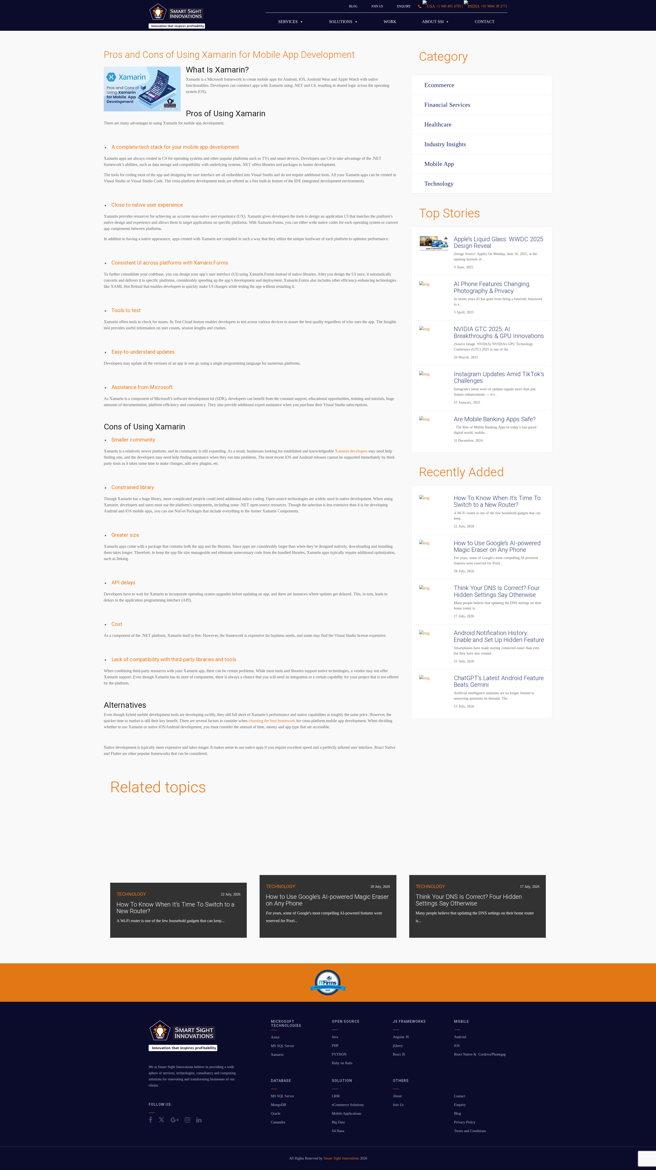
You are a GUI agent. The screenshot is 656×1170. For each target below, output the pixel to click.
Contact (485, 21)
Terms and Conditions (470, 1131)
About (397, 1096)
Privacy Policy (464, 1122)
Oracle (275, 1113)
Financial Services (447, 104)
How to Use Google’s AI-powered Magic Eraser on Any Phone (327, 900)
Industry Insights (445, 144)
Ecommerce (439, 85)
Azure (275, 1037)
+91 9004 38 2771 (494, 6)
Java (335, 1037)
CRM (336, 1096)
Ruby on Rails (342, 1063)
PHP (335, 1046)
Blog (353, 6)
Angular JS (401, 1037)
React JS (399, 1054)
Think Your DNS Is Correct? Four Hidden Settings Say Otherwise (469, 900)
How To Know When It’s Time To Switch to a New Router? (175, 908)
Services (288, 21)
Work (390, 21)
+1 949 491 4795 (448, 6)
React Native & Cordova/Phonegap (480, 1054)
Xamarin (277, 1055)
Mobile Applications (346, 1113)
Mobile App (439, 164)
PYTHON (339, 1054)
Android (460, 1037)
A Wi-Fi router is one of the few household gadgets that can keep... (170, 921)
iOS (457, 1046)
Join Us (377, 6)
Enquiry (404, 6)
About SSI (433, 21)
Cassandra (278, 1122)
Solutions (340, 21)
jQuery (398, 1046)
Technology (439, 183)
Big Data (338, 1122)
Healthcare (438, 124)
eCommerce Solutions (348, 1105)
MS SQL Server (282, 1046)
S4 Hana (338, 1131)
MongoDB (278, 1105)
